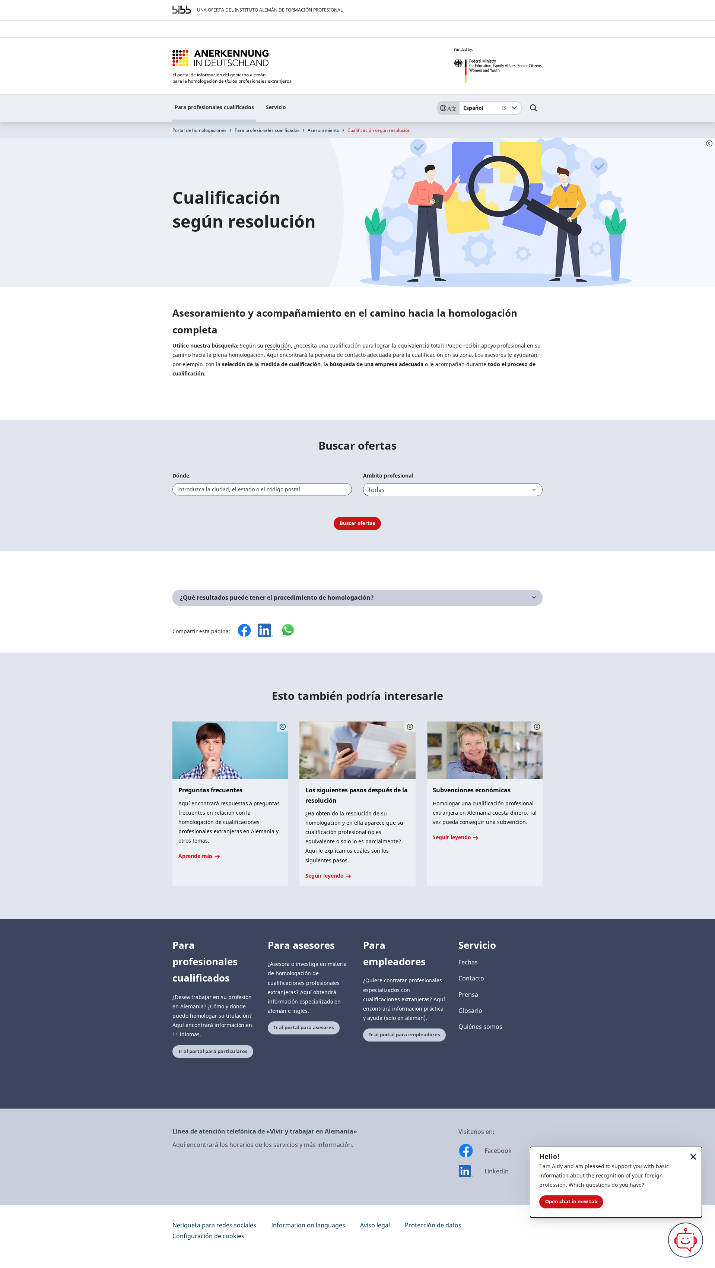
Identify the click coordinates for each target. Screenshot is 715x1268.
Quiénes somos (480, 1027)
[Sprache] (447, 108)
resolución (278, 345)
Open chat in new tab (571, 1201)
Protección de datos (433, 1225)
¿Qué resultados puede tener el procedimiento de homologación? (277, 597)
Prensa (468, 994)
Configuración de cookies (208, 1236)
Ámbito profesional (388, 475)
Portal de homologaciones (199, 130)
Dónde (180, 475)
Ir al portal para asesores (304, 1027)
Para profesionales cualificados (214, 107)
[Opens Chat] (685, 1240)
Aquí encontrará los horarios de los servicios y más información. (262, 1145)
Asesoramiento (323, 130)
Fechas (468, 962)
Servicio (276, 107)
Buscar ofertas (357, 523)
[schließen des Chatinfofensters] (693, 1156)
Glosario (470, 1011)
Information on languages (308, 1225)
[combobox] (262, 489)
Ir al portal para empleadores (404, 1034)
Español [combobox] (484, 107)
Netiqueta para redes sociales (214, 1225)
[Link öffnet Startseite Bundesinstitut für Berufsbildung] (181, 10)
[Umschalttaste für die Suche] (534, 111)
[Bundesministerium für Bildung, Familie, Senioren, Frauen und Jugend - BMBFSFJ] (498, 65)
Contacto (471, 978)
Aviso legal (375, 1225)
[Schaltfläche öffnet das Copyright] (282, 727)
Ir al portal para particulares (212, 1051)
